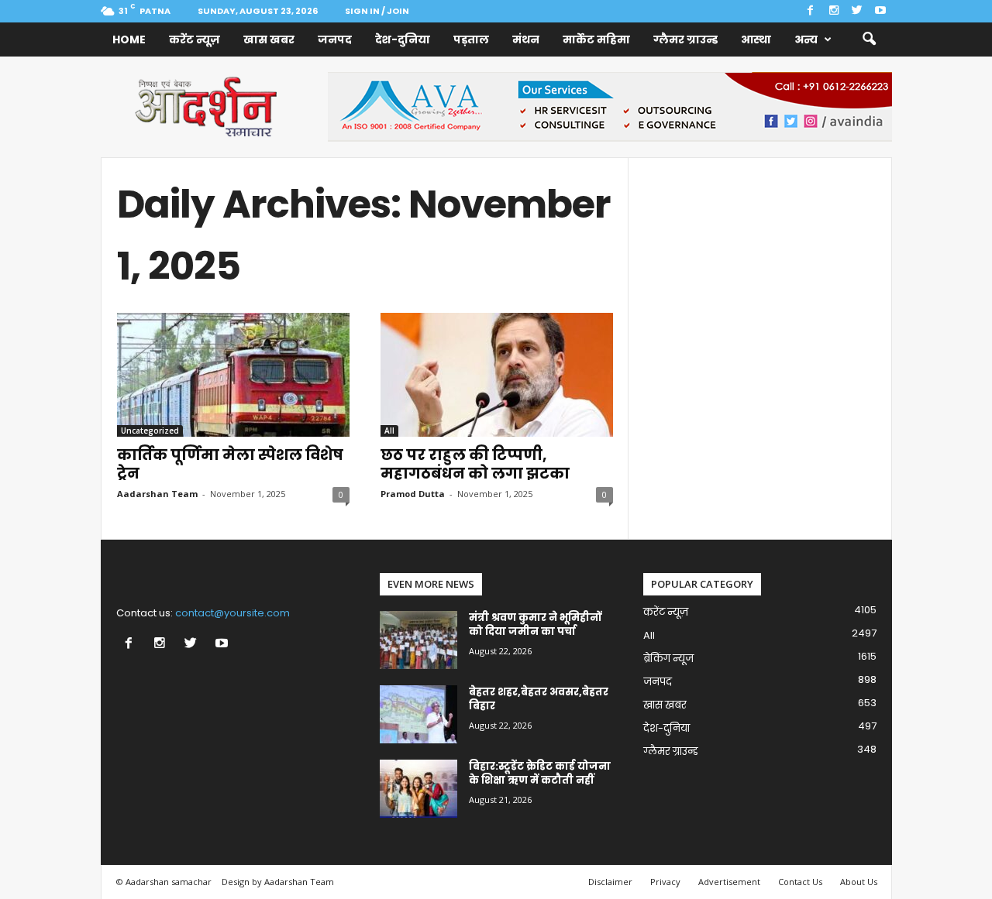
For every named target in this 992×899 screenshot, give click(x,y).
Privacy (665, 881)
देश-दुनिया (402, 39)
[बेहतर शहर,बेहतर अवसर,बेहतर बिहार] (418, 714)
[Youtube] (880, 11)
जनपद (335, 39)
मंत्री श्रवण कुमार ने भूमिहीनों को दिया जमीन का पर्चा (535, 624)
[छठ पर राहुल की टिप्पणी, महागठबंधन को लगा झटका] (497, 375)
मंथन (525, 39)
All (389, 430)
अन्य (806, 39)
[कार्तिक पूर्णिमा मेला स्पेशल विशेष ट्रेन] (233, 375)
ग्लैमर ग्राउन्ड (685, 39)
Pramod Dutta (413, 493)
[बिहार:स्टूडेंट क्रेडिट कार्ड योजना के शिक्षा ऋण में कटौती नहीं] (418, 789)
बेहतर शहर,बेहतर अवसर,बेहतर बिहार (538, 699)
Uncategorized (150, 430)
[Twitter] (857, 11)
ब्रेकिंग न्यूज (668, 658)
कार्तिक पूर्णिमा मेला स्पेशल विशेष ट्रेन (230, 464)
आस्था (756, 39)
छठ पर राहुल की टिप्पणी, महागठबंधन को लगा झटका (475, 464)
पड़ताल (471, 39)
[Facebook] (810, 11)
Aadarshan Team (157, 493)
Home (129, 39)
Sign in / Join (377, 11)
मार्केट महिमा (596, 39)
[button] (869, 39)
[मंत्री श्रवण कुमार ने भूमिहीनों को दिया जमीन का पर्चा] (418, 640)
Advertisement (729, 881)
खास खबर (268, 39)
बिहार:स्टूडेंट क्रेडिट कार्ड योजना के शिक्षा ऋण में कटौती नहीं (540, 773)
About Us (858, 881)
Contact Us (800, 881)
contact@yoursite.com (232, 613)
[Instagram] (834, 11)
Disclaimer (610, 881)
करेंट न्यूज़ (194, 39)
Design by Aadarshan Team (278, 881)
